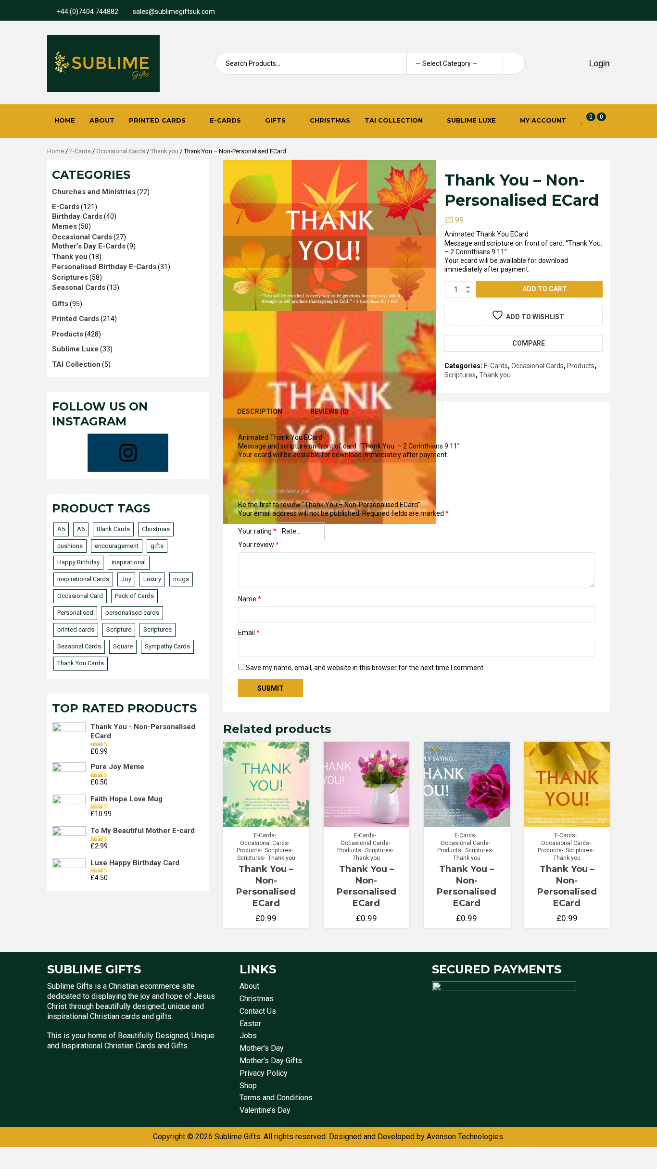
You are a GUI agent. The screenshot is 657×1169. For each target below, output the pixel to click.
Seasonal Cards (78, 287)
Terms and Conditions (276, 1097)
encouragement (117, 545)
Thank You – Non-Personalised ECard (266, 886)
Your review (258, 544)
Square (123, 646)
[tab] (260, 411)
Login (598, 63)
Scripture (118, 629)
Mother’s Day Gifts (271, 1060)
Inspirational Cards (83, 579)
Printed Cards (157, 120)
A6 (81, 529)
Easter (250, 1023)
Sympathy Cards (167, 646)
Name (249, 599)
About (101, 120)
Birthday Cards (77, 216)
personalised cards (132, 612)
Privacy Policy (264, 1073)
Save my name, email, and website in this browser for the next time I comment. (365, 668)
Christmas (330, 120)
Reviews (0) (329, 411)
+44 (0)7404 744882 (87, 11)
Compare (528, 343)
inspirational (129, 562)
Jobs (248, 1035)
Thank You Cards (80, 663)
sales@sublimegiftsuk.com (174, 11)
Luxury (152, 579)
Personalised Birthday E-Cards (104, 266)
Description (259, 411)
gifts (157, 545)
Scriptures (460, 375)
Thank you (164, 151)
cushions (70, 545)
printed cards (75, 629)
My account (543, 120)
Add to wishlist (535, 317)
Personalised (75, 612)
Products (580, 366)
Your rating (257, 531)
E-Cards (225, 120)
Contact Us (258, 1011)
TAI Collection (394, 120)
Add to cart (544, 289)
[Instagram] (128, 453)
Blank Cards (113, 529)
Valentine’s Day (265, 1110)
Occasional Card (80, 595)
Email (249, 632)
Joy (126, 579)
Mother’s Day (262, 1048)
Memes (64, 226)
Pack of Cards (134, 595)
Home (64, 120)
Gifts (275, 120)
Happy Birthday (78, 562)
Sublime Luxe (471, 120)
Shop (248, 1085)
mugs (181, 579)
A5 (61, 529)
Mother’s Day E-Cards (89, 246)
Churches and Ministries (94, 191)
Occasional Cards (120, 151)
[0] (582, 119)
